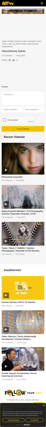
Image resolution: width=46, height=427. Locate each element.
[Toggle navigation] (42, 3)
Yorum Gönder (23, 129)
